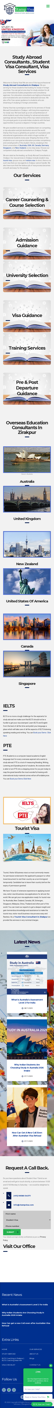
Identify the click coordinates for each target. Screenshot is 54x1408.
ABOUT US (34, 1354)
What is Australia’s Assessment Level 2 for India (27, 1001)
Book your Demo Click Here (20, 779)
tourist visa (7, 160)
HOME (4, 1349)
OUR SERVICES (36, 1349)
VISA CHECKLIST (8, 1365)
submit (10, 1232)
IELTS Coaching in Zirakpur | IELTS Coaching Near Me (13, 1359)
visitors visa (30, 160)
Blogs (32, 1358)
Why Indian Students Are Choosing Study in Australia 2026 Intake (27, 1068)
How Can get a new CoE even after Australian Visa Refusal (27, 1134)
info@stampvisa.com (24, 1205)
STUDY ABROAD (9, 1354)
